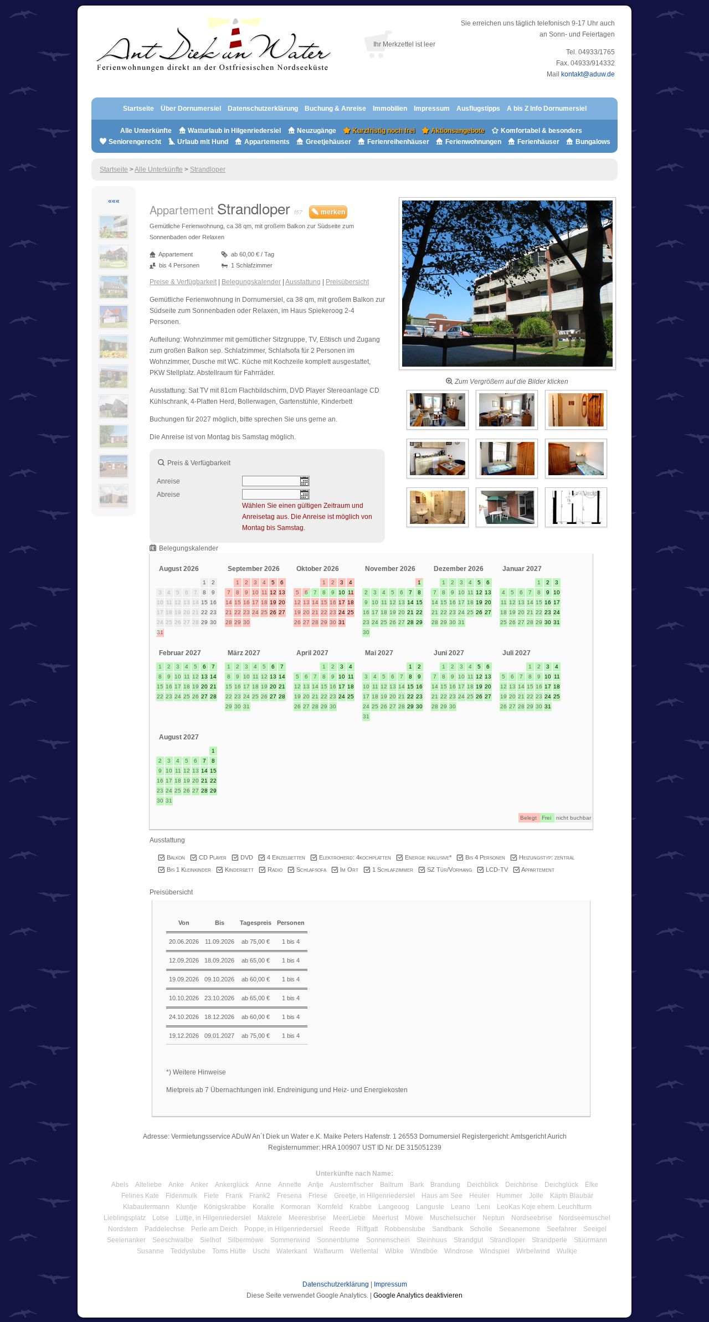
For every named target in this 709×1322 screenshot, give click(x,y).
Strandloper (207, 169)
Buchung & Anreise (336, 108)
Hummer (509, 1196)
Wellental (364, 1251)
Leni (483, 1207)
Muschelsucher (453, 1218)
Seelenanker (126, 1240)
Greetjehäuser (328, 142)
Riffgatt (367, 1229)
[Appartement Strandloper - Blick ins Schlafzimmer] (507, 479)
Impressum (432, 108)
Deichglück (561, 1185)
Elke (591, 1185)
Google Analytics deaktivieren (418, 1295)
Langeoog (393, 1207)
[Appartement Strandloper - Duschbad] (438, 528)
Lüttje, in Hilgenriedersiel (213, 1218)
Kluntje (186, 1207)
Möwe (414, 1218)
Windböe (424, 1251)
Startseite (138, 108)
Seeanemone (519, 1229)
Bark (417, 1185)
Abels (120, 1185)
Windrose (458, 1251)
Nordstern (123, 1229)
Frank (234, 1196)
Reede (340, 1229)
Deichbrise (521, 1185)
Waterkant (291, 1251)
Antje (315, 1185)
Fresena (289, 1196)
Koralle (263, 1207)
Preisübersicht (347, 282)
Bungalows (592, 142)
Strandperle (549, 1240)
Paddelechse (164, 1229)
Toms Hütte (229, 1251)
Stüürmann (590, 1240)
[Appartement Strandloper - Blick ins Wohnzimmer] (438, 430)
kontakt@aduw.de (588, 74)
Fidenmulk (181, 1196)
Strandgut (468, 1240)
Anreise (168, 481)
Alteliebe (148, 1185)
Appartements (267, 142)
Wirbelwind (533, 1251)
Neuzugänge (316, 131)
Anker (199, 1185)
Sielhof (210, 1240)
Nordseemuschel (584, 1218)
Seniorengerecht (135, 142)
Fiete (211, 1196)
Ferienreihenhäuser (398, 142)
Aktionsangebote (457, 131)
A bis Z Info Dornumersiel (547, 108)
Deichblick (483, 1185)
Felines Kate (140, 1196)
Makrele (270, 1218)
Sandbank (447, 1229)
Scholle (481, 1229)
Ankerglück (232, 1185)
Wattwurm (328, 1251)
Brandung (445, 1185)
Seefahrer (562, 1229)
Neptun (493, 1218)
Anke (176, 1185)
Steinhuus (432, 1240)
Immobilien (390, 108)
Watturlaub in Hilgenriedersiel (233, 131)
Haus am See (442, 1196)
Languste (430, 1207)
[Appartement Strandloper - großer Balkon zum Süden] (507, 528)
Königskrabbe (225, 1207)
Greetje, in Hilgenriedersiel (374, 1196)
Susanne (150, 1251)
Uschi (261, 1251)
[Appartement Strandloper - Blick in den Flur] (576, 430)
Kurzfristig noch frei (383, 131)
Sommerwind (290, 1240)
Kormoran (296, 1207)
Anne (263, 1185)
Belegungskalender (251, 282)
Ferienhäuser (537, 142)
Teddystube (188, 1251)
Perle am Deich (214, 1229)
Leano (460, 1207)
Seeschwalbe (172, 1240)
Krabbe (361, 1207)
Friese (318, 1196)
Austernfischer (351, 1185)
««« (114, 201)
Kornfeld (330, 1207)
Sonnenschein (388, 1240)
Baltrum (391, 1185)
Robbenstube (404, 1229)
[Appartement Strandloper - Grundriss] (576, 528)
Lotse (160, 1218)
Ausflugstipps (479, 108)
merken (332, 212)
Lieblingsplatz (125, 1218)
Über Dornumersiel (191, 108)
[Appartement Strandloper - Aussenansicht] (507, 370)
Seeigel (595, 1229)
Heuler (479, 1196)
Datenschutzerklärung (263, 108)
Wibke (394, 1251)
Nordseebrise (531, 1218)
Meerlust (385, 1218)
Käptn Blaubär (571, 1196)
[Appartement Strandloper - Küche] (438, 479)
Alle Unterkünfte (146, 131)
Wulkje (567, 1251)
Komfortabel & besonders (540, 131)
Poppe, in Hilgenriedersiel (283, 1229)
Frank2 (259, 1196)
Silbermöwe (246, 1240)
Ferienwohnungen (473, 142)
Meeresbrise (307, 1218)
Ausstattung (303, 282)
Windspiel (495, 1251)
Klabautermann (146, 1207)
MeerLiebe (349, 1218)
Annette (289, 1185)
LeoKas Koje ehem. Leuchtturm (544, 1207)
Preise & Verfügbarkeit (183, 282)
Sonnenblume (338, 1240)
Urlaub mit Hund (203, 142)
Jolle (536, 1196)
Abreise (168, 494)
